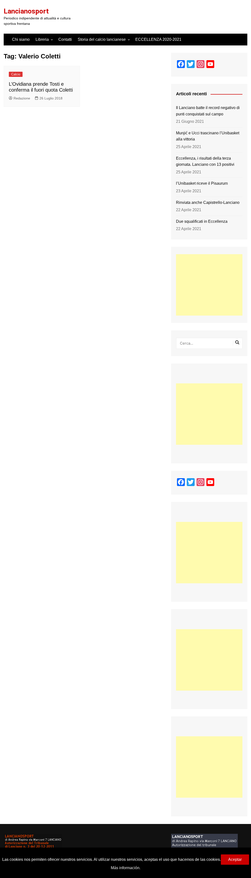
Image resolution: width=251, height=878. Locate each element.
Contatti (65, 39)
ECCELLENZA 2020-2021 (158, 39)
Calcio (15, 74)
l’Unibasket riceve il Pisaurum (202, 183)
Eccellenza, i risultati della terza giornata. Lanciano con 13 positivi (205, 161)
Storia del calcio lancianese (102, 39)
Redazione (21, 98)
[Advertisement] (209, 285)
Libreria (42, 39)
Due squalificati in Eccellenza (201, 221)
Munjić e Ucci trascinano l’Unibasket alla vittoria (207, 136)
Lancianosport (26, 11)
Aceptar (235, 859)
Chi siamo (21, 39)
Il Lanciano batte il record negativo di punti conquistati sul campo (208, 111)
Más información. (125, 868)
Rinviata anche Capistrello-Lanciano (207, 202)
